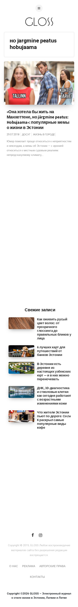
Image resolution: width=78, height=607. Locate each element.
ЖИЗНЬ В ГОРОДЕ (44, 134)
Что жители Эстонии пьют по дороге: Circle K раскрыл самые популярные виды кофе (54, 420)
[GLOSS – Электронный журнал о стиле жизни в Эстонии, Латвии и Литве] (39, 33)
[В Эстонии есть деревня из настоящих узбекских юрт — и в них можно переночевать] (21, 367)
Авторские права (52, 566)
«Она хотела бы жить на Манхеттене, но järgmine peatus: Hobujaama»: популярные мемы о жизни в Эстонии (38, 119)
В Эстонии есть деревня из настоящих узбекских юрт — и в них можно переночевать (54, 371)
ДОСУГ (26, 134)
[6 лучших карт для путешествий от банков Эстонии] (21, 351)
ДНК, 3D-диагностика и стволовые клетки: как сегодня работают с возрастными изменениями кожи (54, 395)
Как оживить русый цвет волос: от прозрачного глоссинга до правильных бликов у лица (54, 329)
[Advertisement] (40, 244)
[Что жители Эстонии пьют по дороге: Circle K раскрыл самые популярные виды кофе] (21, 416)
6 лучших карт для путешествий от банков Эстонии (51, 351)
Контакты (37, 577)
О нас (13, 566)
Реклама (28, 566)
